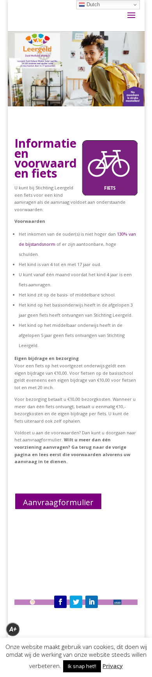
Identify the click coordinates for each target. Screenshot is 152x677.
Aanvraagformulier (58, 502)
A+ (12, 629)
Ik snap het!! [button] (82, 666)
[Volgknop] (60, 602)
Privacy (113, 666)
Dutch (92, 4)
